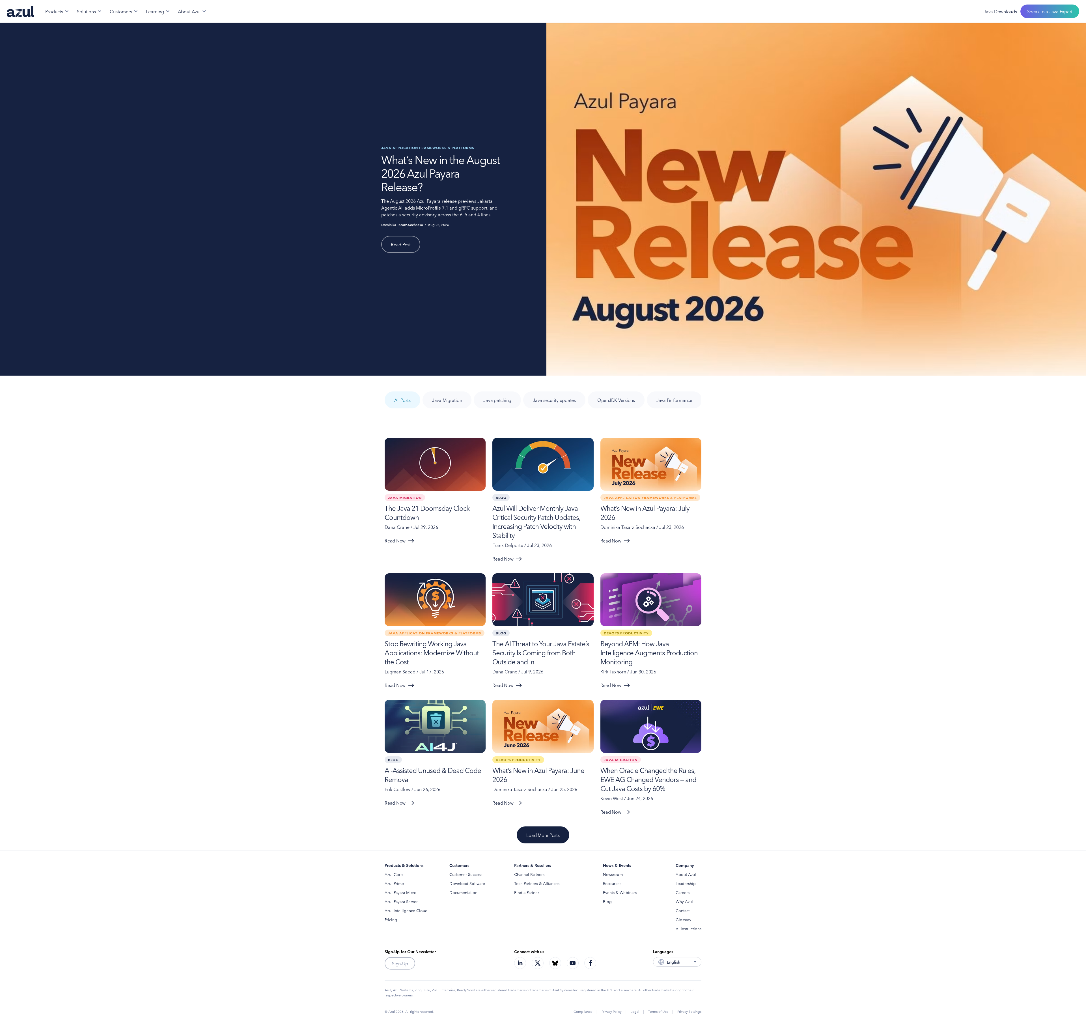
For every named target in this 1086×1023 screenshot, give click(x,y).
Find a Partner (526, 892)
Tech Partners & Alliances (536, 883)
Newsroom (613, 874)
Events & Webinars (620, 892)
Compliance (583, 1011)
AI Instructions (688, 928)
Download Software (467, 883)
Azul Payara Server (401, 901)
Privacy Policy (612, 1011)
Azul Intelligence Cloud (406, 910)
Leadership (686, 883)
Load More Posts (542, 835)
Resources (612, 883)
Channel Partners (529, 874)
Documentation (463, 892)
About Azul (686, 874)
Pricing (391, 919)
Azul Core (394, 874)
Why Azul (684, 901)
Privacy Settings (689, 1011)
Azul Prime (394, 883)
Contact (682, 910)
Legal (635, 1011)
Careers (682, 892)
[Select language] (966, 11)
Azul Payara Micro (401, 892)
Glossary (683, 919)
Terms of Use (658, 1011)
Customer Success (465, 874)
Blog (607, 901)
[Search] (954, 11)
